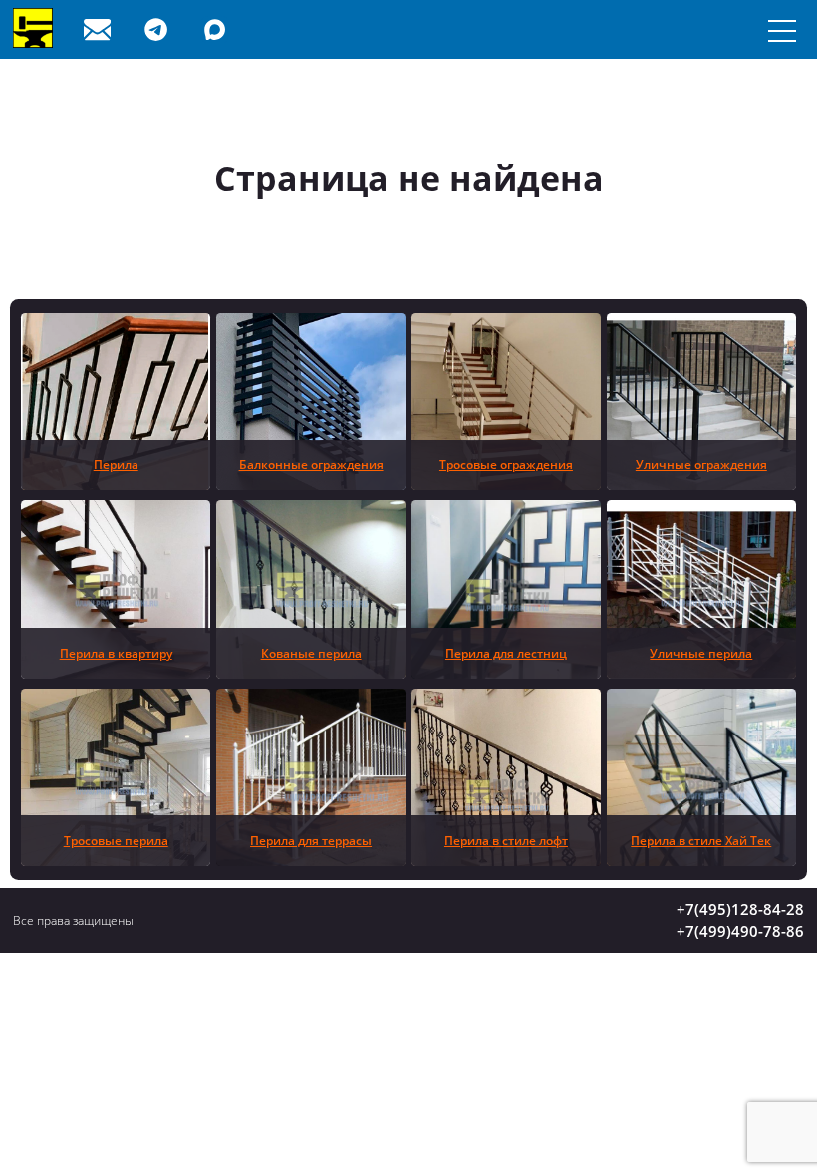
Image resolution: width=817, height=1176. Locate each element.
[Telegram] (159, 29)
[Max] (219, 29)
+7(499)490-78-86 (740, 931)
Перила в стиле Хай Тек (701, 840)
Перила (116, 464)
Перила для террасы (311, 840)
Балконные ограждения (311, 464)
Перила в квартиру (116, 653)
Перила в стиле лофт (506, 840)
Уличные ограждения (701, 464)
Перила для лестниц (506, 653)
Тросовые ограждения (506, 464)
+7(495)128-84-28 (740, 909)
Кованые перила (311, 653)
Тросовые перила (116, 840)
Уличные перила (701, 653)
